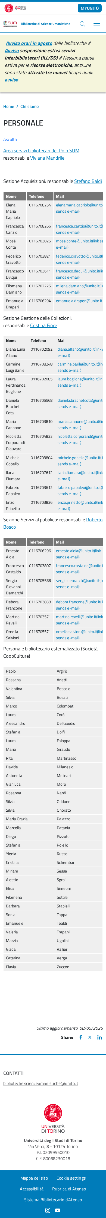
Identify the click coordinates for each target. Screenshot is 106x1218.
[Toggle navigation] (96, 23)
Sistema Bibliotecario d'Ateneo (53, 1199)
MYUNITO (90, 8)
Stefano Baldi (88, 181)
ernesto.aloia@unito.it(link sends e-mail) (78, 554)
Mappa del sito (34, 1178)
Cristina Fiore (43, 325)
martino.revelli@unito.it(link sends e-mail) (79, 620)
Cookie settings (71, 1178)
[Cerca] (82, 23)
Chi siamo (29, 106)
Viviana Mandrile (47, 158)
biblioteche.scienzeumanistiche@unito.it (40, 1083)
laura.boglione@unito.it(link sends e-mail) (81, 382)
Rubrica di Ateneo (69, 1189)
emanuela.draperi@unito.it (79, 301)
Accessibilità (31, 1189)
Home (8, 106)
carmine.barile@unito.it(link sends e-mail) (81, 367)
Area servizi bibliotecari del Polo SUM (41, 150)
